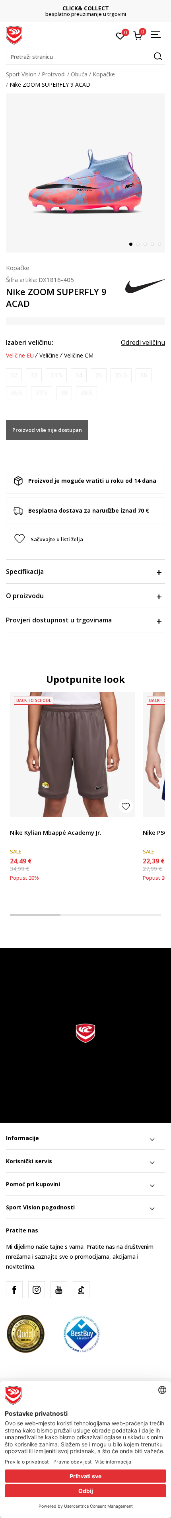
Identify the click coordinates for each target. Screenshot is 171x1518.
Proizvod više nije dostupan (47, 429)
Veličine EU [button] (20, 355)
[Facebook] (14, 1290)
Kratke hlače (26, 823)
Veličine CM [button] (78, 355)
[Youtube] (59, 1290)
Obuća (79, 74)
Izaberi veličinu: (29, 342)
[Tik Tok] (81, 1290)
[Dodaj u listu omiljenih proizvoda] (126, 806)
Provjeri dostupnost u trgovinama (59, 620)
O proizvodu (25, 595)
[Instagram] (37, 1290)
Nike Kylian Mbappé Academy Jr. (55, 832)
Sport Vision (21, 74)
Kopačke (104, 74)
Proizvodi (54, 74)
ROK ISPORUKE (86, 8)
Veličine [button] (48, 355)
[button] (85, 57)
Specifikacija (25, 571)
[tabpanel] (85, 173)
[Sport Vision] (14, 34)
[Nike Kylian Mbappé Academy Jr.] (72, 754)
